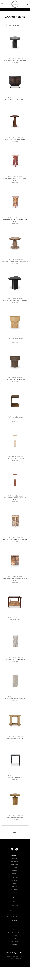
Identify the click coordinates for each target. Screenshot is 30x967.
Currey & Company (14, 930)
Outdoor (14, 895)
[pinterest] (16, 849)
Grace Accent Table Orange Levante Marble (15, 220)
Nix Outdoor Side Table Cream (15, 699)
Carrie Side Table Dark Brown (15, 419)
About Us (14, 858)
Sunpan (14, 938)
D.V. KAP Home (14, 924)
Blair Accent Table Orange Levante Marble (15, 579)
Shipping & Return (14, 911)
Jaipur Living (14, 941)
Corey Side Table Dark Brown (15, 379)
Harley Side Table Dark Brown (15, 139)
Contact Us (14, 870)
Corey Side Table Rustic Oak (15, 340)
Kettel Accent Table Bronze (15, 100)
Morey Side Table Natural (15, 738)
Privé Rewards (14, 861)
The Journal (14, 867)
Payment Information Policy (14, 916)
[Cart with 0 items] (27, 4)
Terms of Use (14, 905)
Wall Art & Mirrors (14, 889)
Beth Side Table (15, 620)
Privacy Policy (14, 908)
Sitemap (14, 873)
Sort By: (10, 25)
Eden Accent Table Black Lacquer (15, 300)
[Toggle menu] (2, 4)
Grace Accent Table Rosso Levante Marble (15, 179)
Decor (14, 883)
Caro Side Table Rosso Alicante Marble (15, 498)
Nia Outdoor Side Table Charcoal (15, 60)
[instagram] (12, 849)
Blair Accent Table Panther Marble (15, 539)
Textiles (14, 892)
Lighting (14, 886)
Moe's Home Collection (14, 932)
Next (14, 832)
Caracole (14, 935)
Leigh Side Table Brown (15, 817)
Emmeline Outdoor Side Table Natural (15, 261)
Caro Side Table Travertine (15, 458)
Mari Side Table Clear (15, 778)
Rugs (14, 898)
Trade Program (14, 864)
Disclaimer (14, 913)
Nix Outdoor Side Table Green (15, 659)
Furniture (14, 880)
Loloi (14, 927)
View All (14, 944)
